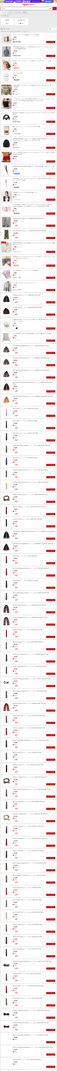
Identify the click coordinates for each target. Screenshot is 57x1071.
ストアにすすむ (50, 42)
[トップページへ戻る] (28, 5)
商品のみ (25, 12)
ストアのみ (17, 12)
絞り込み (4, 12)
